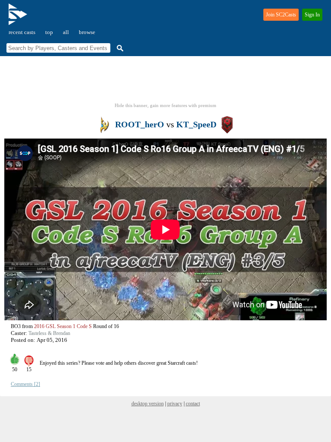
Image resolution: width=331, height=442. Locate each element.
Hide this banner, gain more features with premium (165, 105)
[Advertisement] (165, 82)
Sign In (312, 15)
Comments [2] (25, 384)
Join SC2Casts (281, 15)
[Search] (119, 48)
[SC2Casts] (18, 18)
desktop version (147, 404)
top (49, 32)
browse (87, 32)
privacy (174, 404)
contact (193, 404)
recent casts (22, 32)
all (66, 32)
